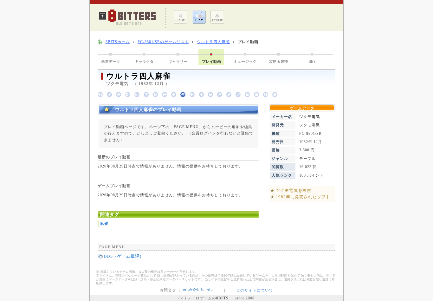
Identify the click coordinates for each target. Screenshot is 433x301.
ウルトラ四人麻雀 (213, 42)
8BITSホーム (118, 42)
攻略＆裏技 (278, 61)
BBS (312, 61)
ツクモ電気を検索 (293, 190)
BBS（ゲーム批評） (124, 256)
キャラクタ (144, 61)
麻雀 (104, 223)
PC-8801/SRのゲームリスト (163, 42)
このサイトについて (254, 290)
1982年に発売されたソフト (303, 196)
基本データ (110, 61)
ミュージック (245, 61)
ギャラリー (177, 61)
